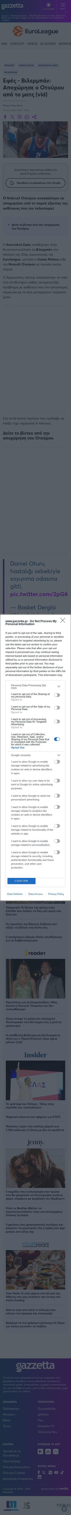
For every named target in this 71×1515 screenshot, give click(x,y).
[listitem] (35, 686)
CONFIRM (21, 881)
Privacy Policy (56, 893)
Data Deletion (15, 893)
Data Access (35, 893)
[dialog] (35, 757)
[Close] (63, 621)
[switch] (57, 695)
